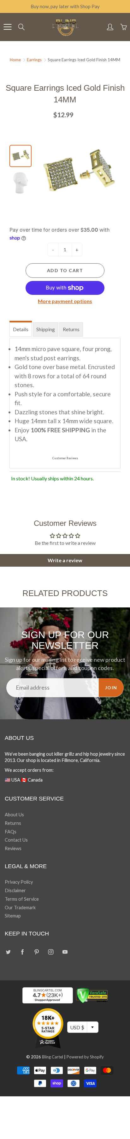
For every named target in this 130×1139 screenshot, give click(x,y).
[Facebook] (22, 952)
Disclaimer (15, 890)
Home (15, 59)
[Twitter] (8, 952)
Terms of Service (22, 899)
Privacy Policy (19, 882)
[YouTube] (64, 952)
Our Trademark (20, 907)
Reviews (13, 848)
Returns (71, 329)
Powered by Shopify (85, 1056)
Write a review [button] (65, 560)
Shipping (45, 329)
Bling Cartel (52, 1056)
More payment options (65, 301)
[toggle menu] (7, 27)
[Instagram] (50, 952)
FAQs (10, 831)
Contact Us (16, 840)
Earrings (34, 59)
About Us (14, 814)
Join (111, 687)
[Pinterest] (36, 952)
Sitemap (13, 915)
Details (20, 329)
